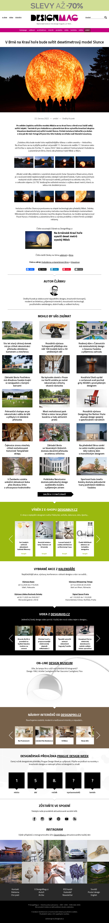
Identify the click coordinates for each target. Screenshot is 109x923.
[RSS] (74, 819)
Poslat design (94, 892)
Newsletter (67, 895)
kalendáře (66, 568)
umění (87, 30)
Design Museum (61, 663)
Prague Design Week (73, 756)
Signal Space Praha (80, 594)
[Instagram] (42, 819)
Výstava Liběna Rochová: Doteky (28, 594)
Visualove (75, 262)
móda (66, 30)
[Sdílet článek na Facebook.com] (30, 269)
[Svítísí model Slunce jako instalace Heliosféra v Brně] (54, 79)
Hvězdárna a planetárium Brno (55, 262)
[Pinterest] (58, 819)
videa (11, 17)
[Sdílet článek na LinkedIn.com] (54, 269)
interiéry (18, 17)
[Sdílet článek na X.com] (42, 269)
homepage (23, 30)
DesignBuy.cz (67, 509)
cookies (74, 912)
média (81, 30)
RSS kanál (67, 889)
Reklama (15, 892)
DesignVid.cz (60, 614)
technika (73, 30)
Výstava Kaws (28, 581)
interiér (51, 30)
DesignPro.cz (71, 714)
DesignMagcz (60, 834)
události (32, 30)
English (94, 895)
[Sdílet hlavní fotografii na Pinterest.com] (66, 269)
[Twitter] (50, 819)
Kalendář (68, 892)
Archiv (41, 895)
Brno (71, 255)
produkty (59, 30)
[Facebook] (34, 819)
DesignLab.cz (59, 918)
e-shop (4, 17)
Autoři (41, 892)
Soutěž (94, 889)
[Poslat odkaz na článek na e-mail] (79, 269)
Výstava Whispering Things (81, 581)
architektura (41, 30)
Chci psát (15, 895)
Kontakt (15, 889)
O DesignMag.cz (41, 889)
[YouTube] (66, 819)
